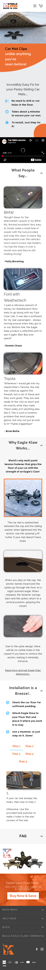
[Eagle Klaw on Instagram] (42, 949)
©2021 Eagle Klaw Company (22, 936)
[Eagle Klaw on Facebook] (36, 949)
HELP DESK (10, 918)
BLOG (6, 927)
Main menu (10, 909)
